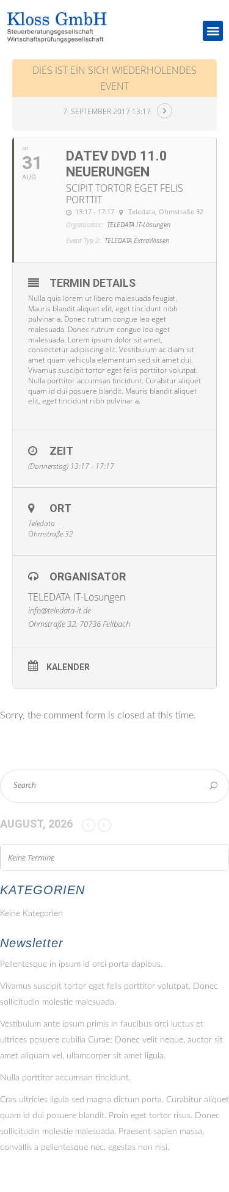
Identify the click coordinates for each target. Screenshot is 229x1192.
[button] (213, 31)
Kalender (68, 667)
